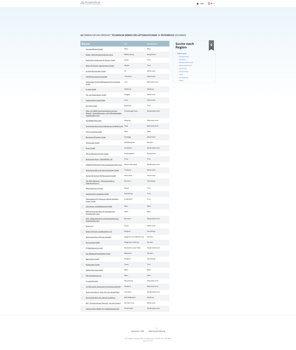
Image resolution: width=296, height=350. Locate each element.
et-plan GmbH (91, 89)
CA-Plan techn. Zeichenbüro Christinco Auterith (103, 287)
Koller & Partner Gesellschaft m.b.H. (99, 232)
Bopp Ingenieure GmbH (94, 188)
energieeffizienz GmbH (94, 49)
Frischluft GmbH (92, 281)
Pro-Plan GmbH (91, 106)
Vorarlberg (183, 77)
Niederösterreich (186, 62)
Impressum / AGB (137, 331)
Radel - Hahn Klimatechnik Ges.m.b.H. (99, 55)
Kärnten (182, 59)
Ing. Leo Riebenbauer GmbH (96, 95)
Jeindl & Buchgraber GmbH (96, 71)
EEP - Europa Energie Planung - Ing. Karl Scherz (103, 303)
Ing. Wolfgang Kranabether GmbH (98, 254)
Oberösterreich (185, 65)
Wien (181, 80)
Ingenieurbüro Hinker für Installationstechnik (102, 309)
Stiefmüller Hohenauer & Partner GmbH (100, 60)
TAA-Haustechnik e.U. (94, 276)
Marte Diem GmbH (92, 259)
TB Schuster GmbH (92, 143)
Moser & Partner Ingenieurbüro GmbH (100, 66)
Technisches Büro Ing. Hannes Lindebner (101, 298)
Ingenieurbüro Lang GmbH (95, 100)
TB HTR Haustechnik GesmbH (96, 77)
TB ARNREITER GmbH (93, 121)
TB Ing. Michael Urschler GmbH (97, 154)
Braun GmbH (90, 148)
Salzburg (183, 68)
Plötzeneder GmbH (93, 265)
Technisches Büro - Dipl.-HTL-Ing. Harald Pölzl (102, 292)
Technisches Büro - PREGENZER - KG (99, 159)
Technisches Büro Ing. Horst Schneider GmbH (102, 170)
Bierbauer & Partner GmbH (96, 137)
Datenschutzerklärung (157, 331)
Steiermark (183, 71)
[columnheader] (102, 44)
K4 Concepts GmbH (93, 243)
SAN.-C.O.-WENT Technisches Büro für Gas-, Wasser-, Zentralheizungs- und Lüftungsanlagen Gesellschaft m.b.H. (104, 113)
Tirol (181, 74)
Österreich (182, 53)
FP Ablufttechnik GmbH (94, 248)
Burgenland (184, 56)
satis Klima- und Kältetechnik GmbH (99, 206)
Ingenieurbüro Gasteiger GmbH (97, 194)
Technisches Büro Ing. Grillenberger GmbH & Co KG (104, 126)
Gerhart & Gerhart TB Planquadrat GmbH (101, 176)
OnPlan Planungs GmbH (94, 270)
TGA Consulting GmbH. (94, 132)
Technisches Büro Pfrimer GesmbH (98, 237)
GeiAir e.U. (89, 226)
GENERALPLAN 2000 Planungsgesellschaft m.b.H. (104, 165)
